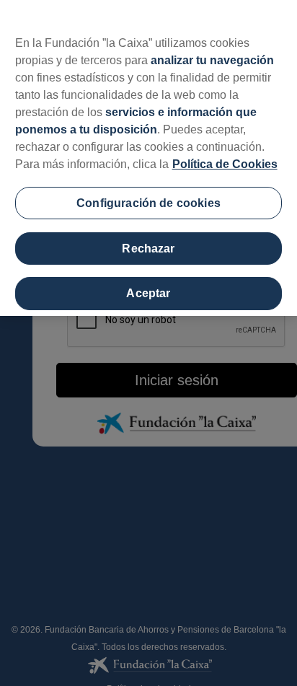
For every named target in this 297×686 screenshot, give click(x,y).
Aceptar (148, 293)
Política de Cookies (225, 164)
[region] (148, 158)
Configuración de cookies (148, 203)
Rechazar (148, 248)
